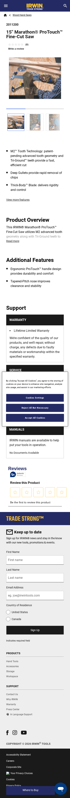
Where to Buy (30, 790)
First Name (12, 551)
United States (20, 612)
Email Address (14, 587)
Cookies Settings (35, 397)
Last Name (12, 569)
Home (5, 15)
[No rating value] (16, 44)
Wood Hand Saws (22, 15)
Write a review (16, 48)
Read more (12, 241)
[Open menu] (6, 6)
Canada (16, 619)
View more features (18, 199)
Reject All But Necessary (35, 407)
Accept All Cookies (35, 417)
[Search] (65, 6)
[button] (7, 732)
